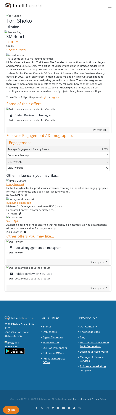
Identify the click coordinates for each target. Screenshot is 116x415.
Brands (47, 326)
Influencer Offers (53, 353)
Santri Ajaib (12, 221)
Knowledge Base (90, 331)
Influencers (50, 331)
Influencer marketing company (93, 368)
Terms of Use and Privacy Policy (89, 398)
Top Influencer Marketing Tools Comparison (95, 344)
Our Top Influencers (55, 348)
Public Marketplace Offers (54, 360)
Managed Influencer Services (92, 359)
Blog (82, 337)
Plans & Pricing (51, 342)
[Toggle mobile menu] (109, 6)
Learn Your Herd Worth (94, 351)
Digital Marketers (53, 337)
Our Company (88, 326)
